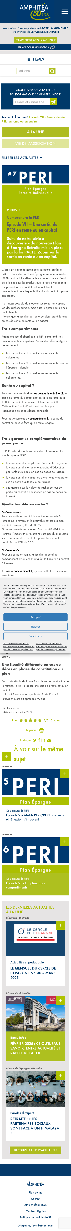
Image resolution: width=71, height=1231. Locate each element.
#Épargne (11, 917)
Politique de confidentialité (35, 1217)
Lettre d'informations (35, 1205)
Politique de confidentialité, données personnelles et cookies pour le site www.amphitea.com (18, 646)
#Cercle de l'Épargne (18, 1068)
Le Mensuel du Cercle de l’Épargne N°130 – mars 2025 (33, 973)
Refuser (35, 626)
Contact (35, 1198)
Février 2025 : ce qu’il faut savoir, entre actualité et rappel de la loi (35, 1048)
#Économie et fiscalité (18, 993)
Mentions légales (35, 1211)
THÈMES (37, 59)
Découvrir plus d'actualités (35, 1150)
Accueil (6, 117)
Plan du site (35, 1192)
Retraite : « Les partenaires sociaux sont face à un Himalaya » (34, 1126)
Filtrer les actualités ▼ (22, 158)
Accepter (36, 617)
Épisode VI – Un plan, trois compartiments (25, 885)
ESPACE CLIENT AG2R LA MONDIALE (36, 40)
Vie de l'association (35, 143)
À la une (20, 117)
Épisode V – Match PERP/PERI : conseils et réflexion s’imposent (35, 817)
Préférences (35, 636)
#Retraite (13, 209)
